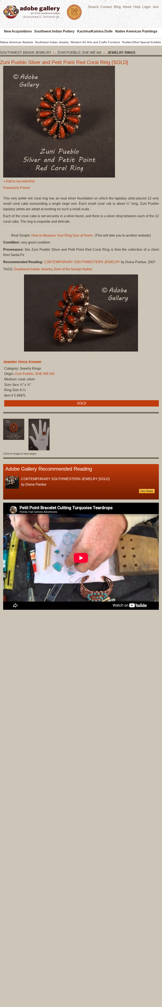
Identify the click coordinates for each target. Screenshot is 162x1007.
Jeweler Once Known (22, 362)
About (127, 7)
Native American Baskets (16, 42)
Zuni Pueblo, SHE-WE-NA (79, 52)
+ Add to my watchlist (19, 181)
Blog (117, 7)
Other (136, 42)
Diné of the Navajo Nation (73, 269)
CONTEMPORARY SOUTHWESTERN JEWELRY (82, 262)
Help (136, 7)
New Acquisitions (18, 31)
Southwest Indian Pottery (54, 31)
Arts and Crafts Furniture (103, 42)
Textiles (127, 42)
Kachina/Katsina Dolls (95, 31)
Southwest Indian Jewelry (52, 42)
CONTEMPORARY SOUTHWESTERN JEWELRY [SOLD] (65, 479)
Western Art (78, 42)
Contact (106, 7)
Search (93, 7)
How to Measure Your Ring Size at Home (62, 235)
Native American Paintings (136, 31)
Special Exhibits (150, 42)
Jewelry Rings (121, 52)
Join (156, 7)
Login (146, 7)
